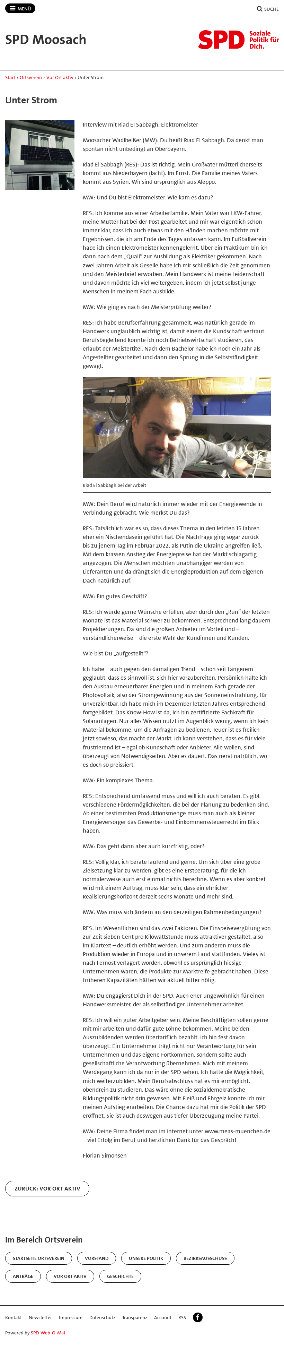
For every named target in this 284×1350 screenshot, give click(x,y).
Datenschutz (102, 1317)
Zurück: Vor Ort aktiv (47, 1188)
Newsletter (40, 1317)
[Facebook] (198, 1317)
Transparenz (134, 1317)
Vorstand (96, 1258)
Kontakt (13, 1317)
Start (10, 77)
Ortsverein (31, 77)
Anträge (23, 1276)
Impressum (70, 1317)
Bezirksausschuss (205, 1258)
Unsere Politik (146, 1258)
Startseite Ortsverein (38, 1258)
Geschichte (120, 1276)
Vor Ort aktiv (59, 77)
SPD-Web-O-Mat (48, 1333)
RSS (182, 1317)
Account (162, 1317)
